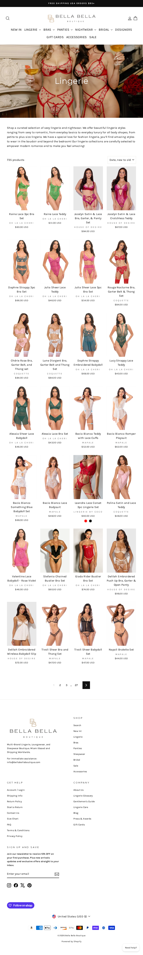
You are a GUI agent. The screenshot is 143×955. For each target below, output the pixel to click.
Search (77, 725)
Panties (77, 748)
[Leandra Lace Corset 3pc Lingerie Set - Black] (90, 521)
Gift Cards (79, 824)
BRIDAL (104, 30)
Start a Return (15, 807)
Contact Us (13, 813)
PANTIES (63, 30)
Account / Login (16, 790)
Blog (75, 813)
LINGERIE (31, 30)
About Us (78, 790)
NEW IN (16, 30)
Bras (75, 742)
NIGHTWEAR (84, 30)
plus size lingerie (30, 136)
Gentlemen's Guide (84, 801)
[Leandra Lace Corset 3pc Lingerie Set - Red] (85, 521)
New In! (77, 731)
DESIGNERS (123, 30)
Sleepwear (79, 754)
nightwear (74, 127)
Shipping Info (14, 795)
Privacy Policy (14, 836)
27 (76, 685)
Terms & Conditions (18, 830)
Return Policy (14, 801)
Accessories (80, 771)
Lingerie (77, 736)
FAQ (9, 824)
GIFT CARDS (55, 37)
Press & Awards (82, 818)
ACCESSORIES (76, 37)
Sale (75, 765)
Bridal (76, 759)
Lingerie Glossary (83, 795)
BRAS (47, 30)
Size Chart (12, 818)
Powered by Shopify (71, 941)
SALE (92, 37)
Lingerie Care (80, 807)
